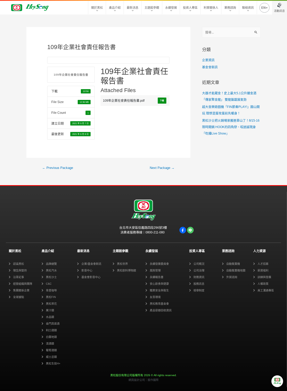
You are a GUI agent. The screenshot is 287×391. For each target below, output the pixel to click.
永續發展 (171, 7)
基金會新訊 (210, 67)
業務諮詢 (230, 7)
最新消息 (132, 7)
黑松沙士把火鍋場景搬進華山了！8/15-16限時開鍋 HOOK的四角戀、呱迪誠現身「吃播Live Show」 (230, 127)
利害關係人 (211, 7)
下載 (162, 101)
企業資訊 (208, 60)
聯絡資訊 (248, 7)
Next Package (162, 168)
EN (263, 7)
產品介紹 (115, 7)
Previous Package (57, 168)
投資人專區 (190, 7)
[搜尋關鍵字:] (231, 32)
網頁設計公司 (136, 379)
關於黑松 (97, 7)
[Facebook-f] (182, 230)
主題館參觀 (151, 7)
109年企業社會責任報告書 (71, 74)
